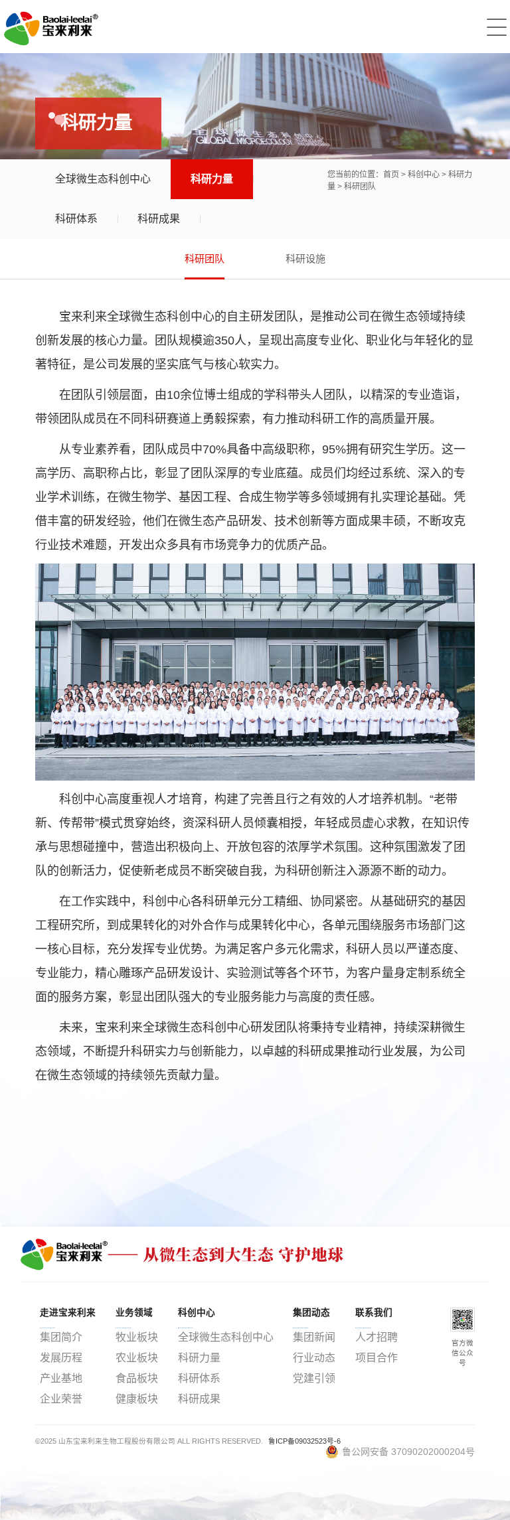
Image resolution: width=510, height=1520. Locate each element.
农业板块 (137, 1357)
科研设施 (305, 258)
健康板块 (137, 1399)
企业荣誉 (61, 1399)
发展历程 (61, 1357)
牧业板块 (137, 1337)
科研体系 (76, 218)
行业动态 (314, 1357)
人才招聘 (376, 1337)
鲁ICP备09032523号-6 (304, 1441)
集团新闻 (314, 1337)
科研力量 (212, 179)
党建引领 (314, 1378)
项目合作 (376, 1357)
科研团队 (360, 186)
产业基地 (61, 1378)
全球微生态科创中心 (103, 179)
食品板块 (137, 1378)
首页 (391, 174)
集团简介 (61, 1337)
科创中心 (424, 174)
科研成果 (158, 218)
